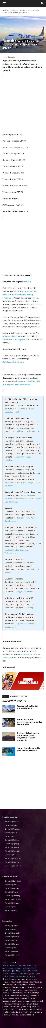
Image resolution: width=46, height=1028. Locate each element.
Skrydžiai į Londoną (12, 896)
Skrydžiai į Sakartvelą (13, 866)
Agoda (34, 518)
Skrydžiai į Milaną (11, 892)
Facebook (7, 339)
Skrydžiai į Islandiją (12, 862)
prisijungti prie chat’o (26, 431)
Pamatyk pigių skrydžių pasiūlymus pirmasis (28, 749)
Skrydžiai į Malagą (12, 903)
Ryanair (24, 697)
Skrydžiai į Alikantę (12, 937)
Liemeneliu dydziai (26, 973)
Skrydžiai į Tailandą (12, 840)
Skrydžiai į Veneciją (12, 933)
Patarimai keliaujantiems (18, 10)
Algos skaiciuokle (30, 965)
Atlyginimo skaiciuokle (11, 965)
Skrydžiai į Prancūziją (13, 858)
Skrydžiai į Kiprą (11, 833)
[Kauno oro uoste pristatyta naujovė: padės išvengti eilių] (8, 722)
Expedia (24, 550)
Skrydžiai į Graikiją (12, 847)
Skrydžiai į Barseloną (13, 881)
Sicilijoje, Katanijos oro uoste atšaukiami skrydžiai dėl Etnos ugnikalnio (28, 736)
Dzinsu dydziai (29, 976)
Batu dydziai (32, 971)
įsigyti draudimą (24, 592)
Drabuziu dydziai (9, 973)
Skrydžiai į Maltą (11, 836)
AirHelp (29, 608)
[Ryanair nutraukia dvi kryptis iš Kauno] (8, 709)
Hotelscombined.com (13, 362)
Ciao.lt (14, 336)
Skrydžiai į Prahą (11, 907)
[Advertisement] (23, 102)
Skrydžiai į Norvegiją (12, 829)
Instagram (20, 339)
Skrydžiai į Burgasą (12, 944)
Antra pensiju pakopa (11, 968)
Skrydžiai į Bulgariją (12, 851)
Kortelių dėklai (19, 971)
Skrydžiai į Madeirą (12, 855)
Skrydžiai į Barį (10, 948)
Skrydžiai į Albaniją (12, 822)
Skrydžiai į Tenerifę (12, 955)
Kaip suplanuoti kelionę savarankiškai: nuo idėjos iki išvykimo (23, 498)
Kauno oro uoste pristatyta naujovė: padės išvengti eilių (29, 721)
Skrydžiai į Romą (11, 885)
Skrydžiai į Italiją (11, 825)
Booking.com (23, 518)
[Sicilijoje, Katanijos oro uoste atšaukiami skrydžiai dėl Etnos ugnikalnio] (8, 736)
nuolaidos (14, 697)
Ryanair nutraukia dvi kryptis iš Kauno (27, 707)
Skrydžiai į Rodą (11, 940)
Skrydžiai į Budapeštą (13, 899)
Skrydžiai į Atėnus (12, 951)
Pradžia (5, 10)
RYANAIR (26, 282)
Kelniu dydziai (16, 976)
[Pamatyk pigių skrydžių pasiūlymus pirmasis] (8, 751)
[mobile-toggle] (4, 3)
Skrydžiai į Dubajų (11, 926)
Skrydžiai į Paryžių (12, 888)
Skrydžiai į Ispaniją (12, 844)
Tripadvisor (11, 553)
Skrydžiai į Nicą (10, 910)
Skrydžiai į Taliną (11, 929)
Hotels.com (10, 521)
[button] (42, 3)
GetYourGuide (11, 550)
